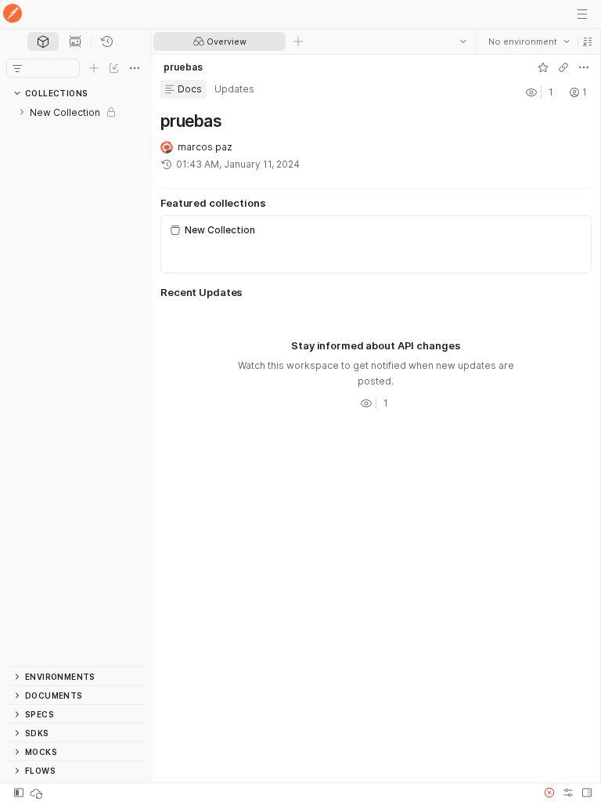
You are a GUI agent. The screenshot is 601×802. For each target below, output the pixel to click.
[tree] (75, 385)
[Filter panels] (17, 68)
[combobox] (528, 41)
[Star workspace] (542, 67)
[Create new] (94, 68)
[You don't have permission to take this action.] (298, 41)
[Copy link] (562, 67)
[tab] (43, 41)
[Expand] (22, 112)
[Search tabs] (462, 41)
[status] (37, 792)
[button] (587, 41)
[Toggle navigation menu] (582, 14)
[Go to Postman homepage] (12, 14)
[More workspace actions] (583, 67)
